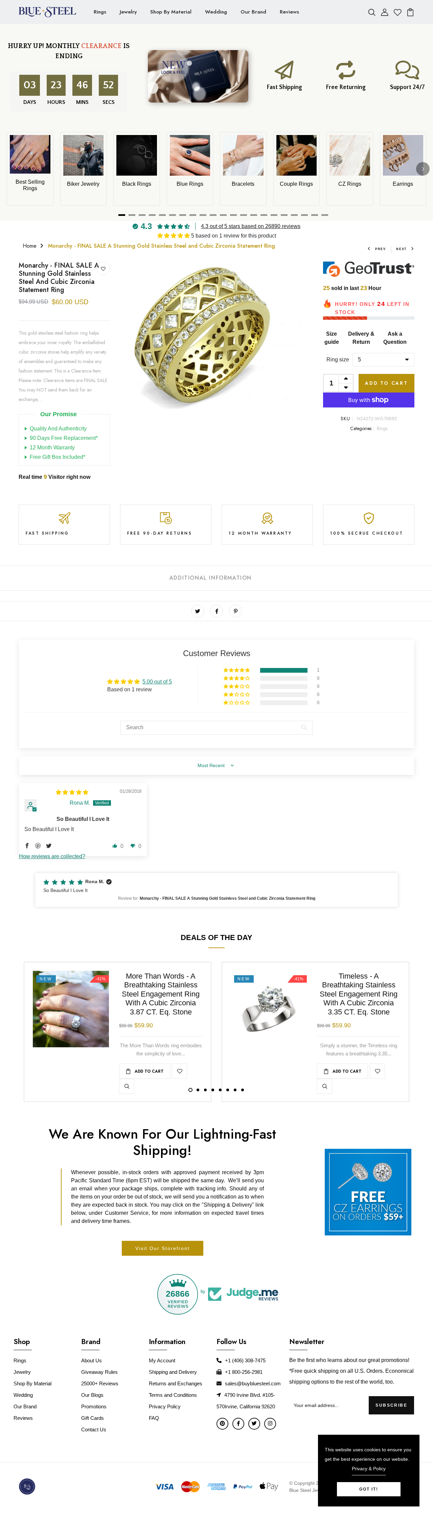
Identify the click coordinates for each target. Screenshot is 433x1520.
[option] (216, 347)
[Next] (423, 169)
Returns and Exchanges (175, 1383)
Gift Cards (92, 1418)
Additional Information (210, 578)
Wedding (216, 12)
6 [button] (228, 1090)
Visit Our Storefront (162, 1248)
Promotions (94, 1406)
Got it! (368, 1489)
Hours (55, 102)
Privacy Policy (165, 1406)
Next (401, 249)
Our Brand (253, 12)
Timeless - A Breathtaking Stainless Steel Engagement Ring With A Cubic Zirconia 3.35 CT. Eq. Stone (358, 994)
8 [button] (243, 1090)
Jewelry (128, 12)
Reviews (289, 12)
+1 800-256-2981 (244, 1372)
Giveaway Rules (99, 1372)
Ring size (337, 359)
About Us (91, 1360)
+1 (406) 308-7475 (245, 1360)
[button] (174, 236)
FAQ (154, 1418)
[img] (72, 792)
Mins (81, 102)
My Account (162, 1360)
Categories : (362, 428)
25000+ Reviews (99, 1383)
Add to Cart (386, 383)
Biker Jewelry (83, 184)
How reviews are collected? (52, 856)
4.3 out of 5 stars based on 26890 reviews (250, 226)
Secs (108, 102)
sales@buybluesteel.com (253, 1383)
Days (28, 102)
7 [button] (235, 1090)
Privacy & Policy (369, 1468)
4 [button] (213, 1090)
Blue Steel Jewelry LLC (314, 1490)
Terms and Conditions (173, 1395)
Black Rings (136, 184)
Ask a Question (395, 338)
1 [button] (190, 1090)
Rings (100, 12)
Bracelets (243, 184)
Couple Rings (296, 184)
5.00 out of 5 (157, 682)
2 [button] (198, 1090)
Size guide (331, 338)
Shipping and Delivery (173, 1372)
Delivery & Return (361, 338)
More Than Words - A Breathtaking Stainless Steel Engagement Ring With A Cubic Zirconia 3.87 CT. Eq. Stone (161, 994)
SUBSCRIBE (391, 1405)
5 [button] (220, 1090)
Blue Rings (190, 184)
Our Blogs (92, 1395)
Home (30, 246)
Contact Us (93, 1429)
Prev (380, 249)
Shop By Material (170, 12)
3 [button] (205, 1090)
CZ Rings (349, 184)
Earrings (403, 184)
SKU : (347, 418)
